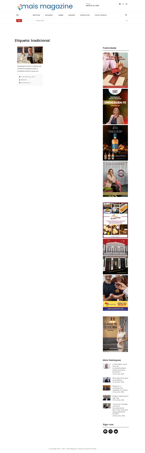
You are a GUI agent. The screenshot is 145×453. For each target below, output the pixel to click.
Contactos (85, 15)
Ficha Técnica (101, 15)
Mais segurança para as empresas (120, 379)
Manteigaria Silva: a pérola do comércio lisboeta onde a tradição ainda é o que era (29, 69)
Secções (48, 15)
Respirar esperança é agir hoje (120, 397)
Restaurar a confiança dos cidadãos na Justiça (120, 388)
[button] (126, 21)
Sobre (60, 15)
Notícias (36, 15)
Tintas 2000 (40, 21)
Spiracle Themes (90, 449)
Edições (71, 15)
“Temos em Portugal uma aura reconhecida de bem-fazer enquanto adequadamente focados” (120, 409)
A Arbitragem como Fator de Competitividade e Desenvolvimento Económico (119, 368)
